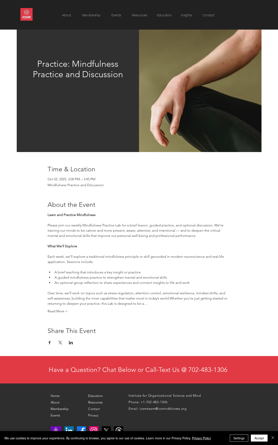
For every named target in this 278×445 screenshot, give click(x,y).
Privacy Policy (201, 438)
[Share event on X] (60, 342)
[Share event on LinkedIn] (71, 342)
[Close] (272, 438)
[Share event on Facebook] (50, 342)
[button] (142, 15)
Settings (239, 438)
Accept (259, 438)
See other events (78, 115)
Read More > (58, 311)
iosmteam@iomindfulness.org (163, 409)
